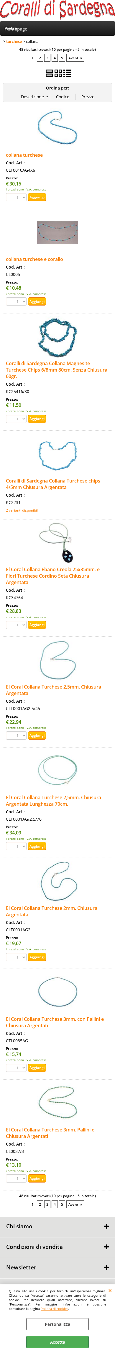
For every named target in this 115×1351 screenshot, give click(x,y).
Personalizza (57, 1324)
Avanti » (75, 57)
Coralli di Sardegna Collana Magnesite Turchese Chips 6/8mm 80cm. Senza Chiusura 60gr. (56, 370)
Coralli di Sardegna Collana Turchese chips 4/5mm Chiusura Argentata (53, 484)
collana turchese (24, 155)
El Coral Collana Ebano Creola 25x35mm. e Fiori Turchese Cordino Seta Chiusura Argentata (53, 576)
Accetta (57, 1342)
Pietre (10, 28)
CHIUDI (110, 1290)
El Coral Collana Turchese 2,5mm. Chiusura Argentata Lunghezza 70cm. (53, 800)
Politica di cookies (54, 1308)
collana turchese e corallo (34, 259)
